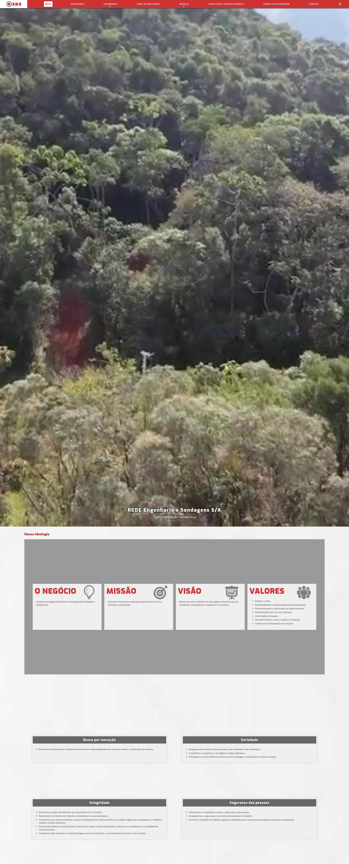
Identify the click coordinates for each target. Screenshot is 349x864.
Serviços (184, 4)
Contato (314, 4)
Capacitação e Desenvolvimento (226, 4)
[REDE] (13, 4)
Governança (110, 4)
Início (48, 4)
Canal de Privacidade (148, 4)
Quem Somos (77, 4)
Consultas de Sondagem (276, 4)
